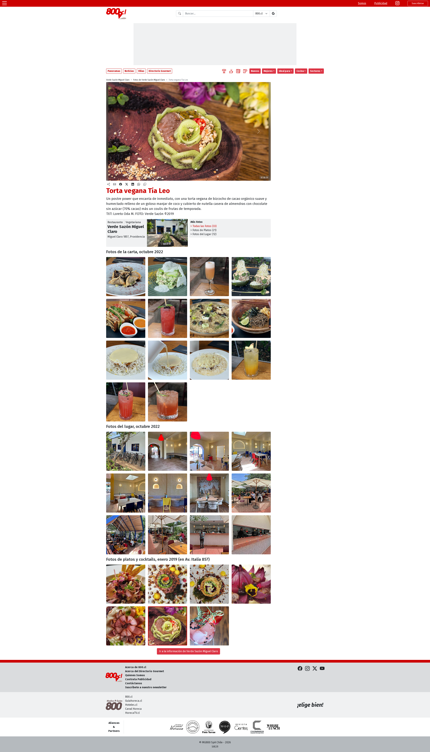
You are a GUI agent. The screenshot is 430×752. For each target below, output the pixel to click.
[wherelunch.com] (273, 727)
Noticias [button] (129, 71)
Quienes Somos (135, 675)
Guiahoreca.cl (133, 700)
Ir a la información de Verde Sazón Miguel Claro (188, 651)
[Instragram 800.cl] (397, 3)
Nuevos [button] (255, 71)
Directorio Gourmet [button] (160, 71)
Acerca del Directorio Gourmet (144, 671)
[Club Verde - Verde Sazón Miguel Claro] (126, 318)
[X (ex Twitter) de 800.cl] (314, 668)
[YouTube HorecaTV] (322, 668)
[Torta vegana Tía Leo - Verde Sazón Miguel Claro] (167, 625)
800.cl (128, 696)
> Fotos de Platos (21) (203, 230)
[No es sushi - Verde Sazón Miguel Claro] (209, 584)
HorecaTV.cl (132, 712)
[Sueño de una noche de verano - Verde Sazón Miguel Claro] (251, 360)
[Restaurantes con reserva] (245, 71)
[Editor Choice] (224, 71)
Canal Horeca (133, 708)
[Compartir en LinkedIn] (132, 184)
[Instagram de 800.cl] (307, 668)
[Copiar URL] (144, 184)
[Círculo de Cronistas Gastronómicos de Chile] (192, 727)
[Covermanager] (257, 727)
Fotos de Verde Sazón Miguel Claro (149, 80)
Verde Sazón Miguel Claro (118, 80)
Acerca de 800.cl (135, 667)
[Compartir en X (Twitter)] (126, 184)
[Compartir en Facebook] (120, 184)
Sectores (315, 71)
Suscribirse (418, 3)
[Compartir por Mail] (114, 184)
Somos (362, 3)
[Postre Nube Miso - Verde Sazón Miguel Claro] (126, 360)
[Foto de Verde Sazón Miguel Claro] (167, 360)
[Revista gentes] (241, 727)
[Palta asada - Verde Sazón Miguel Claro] (251, 276)
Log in (215, 746)
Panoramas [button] (114, 71)
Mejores (268, 71)
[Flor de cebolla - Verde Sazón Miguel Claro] (251, 584)
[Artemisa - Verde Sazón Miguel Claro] (209, 276)
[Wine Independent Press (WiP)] (225, 727)
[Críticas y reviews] (238, 71)
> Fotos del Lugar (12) (203, 234)
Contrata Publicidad (138, 679)
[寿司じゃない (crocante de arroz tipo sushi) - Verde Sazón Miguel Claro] (167, 584)
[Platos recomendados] (231, 71)
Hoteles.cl (131, 704)
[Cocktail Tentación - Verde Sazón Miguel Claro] (209, 625)
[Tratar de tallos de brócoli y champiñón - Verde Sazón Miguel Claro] (167, 276)
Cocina (300, 71)
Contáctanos (133, 683)
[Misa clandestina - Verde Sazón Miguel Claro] (167, 401)
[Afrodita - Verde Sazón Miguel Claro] (167, 318)
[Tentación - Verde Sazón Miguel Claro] (126, 401)
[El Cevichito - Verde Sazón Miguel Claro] (126, 584)
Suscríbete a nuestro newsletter (146, 687)
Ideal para (284, 71)
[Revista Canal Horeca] (176, 727)
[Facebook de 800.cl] (300, 668)
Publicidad (380, 3)
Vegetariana (133, 222)
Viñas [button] (141, 71)
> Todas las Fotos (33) (203, 226)
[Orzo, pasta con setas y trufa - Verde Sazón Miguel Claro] (209, 318)
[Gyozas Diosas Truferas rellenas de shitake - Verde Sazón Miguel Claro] (126, 276)
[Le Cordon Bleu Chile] (209, 727)
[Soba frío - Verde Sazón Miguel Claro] (251, 318)
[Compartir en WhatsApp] (138, 184)
